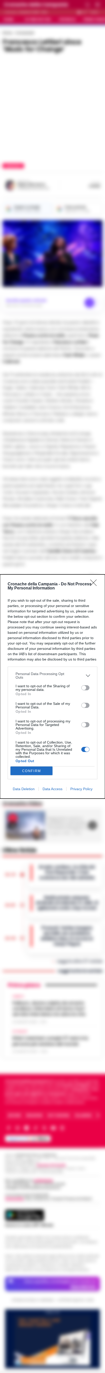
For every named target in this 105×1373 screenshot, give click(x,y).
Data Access (52, 789)
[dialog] (52, 686)
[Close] (95, 584)
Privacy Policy (81, 789)
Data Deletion (24, 789)
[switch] (85, 687)
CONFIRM (31, 771)
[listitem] (52, 675)
